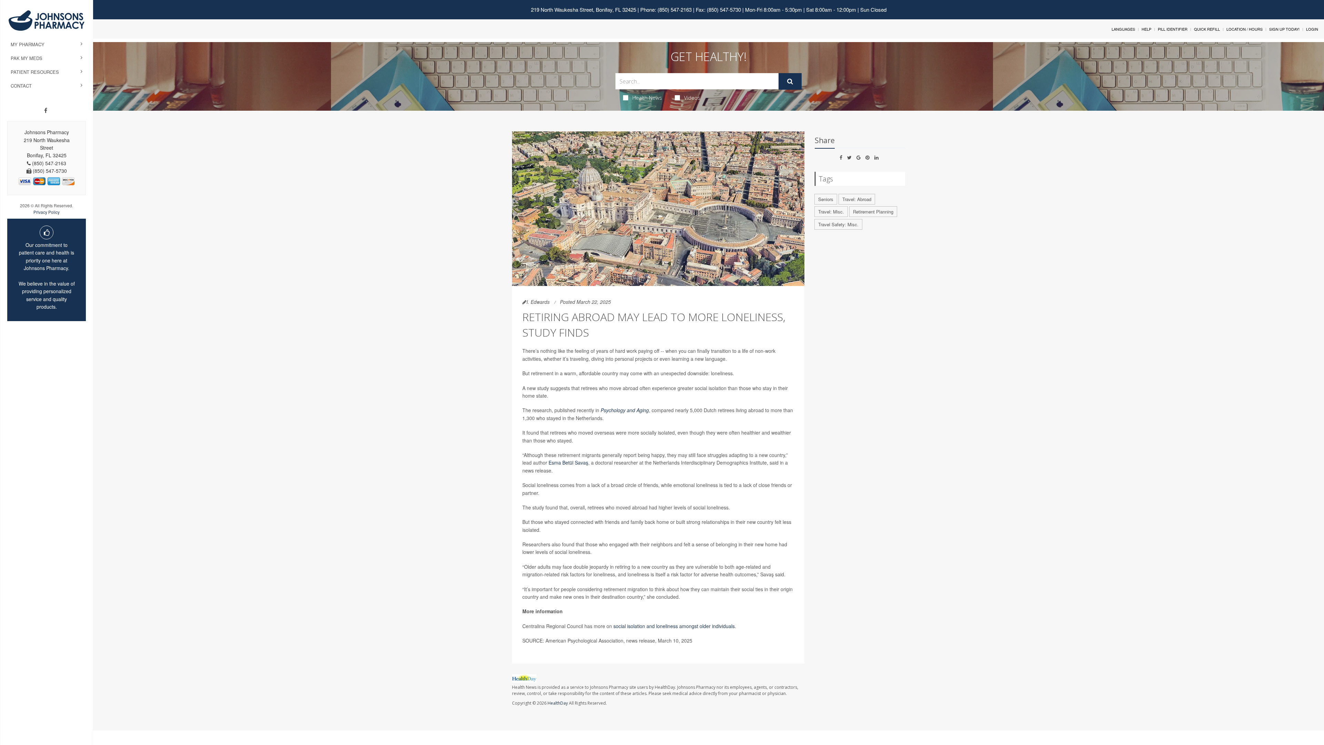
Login (1312, 29)
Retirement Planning (873, 211)
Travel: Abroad (856, 199)
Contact (21, 85)
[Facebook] (45, 110)
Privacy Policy (46, 212)
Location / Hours (1244, 29)
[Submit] (790, 81)
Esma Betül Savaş (568, 462)
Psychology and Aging (625, 410)
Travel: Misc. (831, 211)
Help (1146, 29)
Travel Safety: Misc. (838, 224)
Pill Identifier (1172, 29)
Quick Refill (1207, 29)
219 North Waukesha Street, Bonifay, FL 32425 (583, 9)
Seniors (825, 199)
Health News (647, 97)
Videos (692, 97)
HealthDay (558, 703)
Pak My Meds (26, 58)
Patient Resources (35, 72)
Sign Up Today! (1284, 29)
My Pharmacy (27, 44)
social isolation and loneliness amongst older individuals (674, 626)
